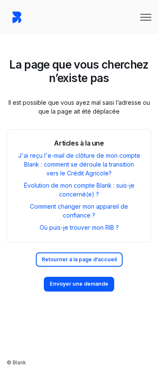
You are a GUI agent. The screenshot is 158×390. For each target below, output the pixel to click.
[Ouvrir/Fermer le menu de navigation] (146, 17)
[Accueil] (17, 17)
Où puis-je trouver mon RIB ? (79, 227)
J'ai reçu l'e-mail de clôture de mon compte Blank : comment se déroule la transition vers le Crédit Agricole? (79, 164)
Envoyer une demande (79, 284)
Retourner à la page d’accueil (79, 259)
